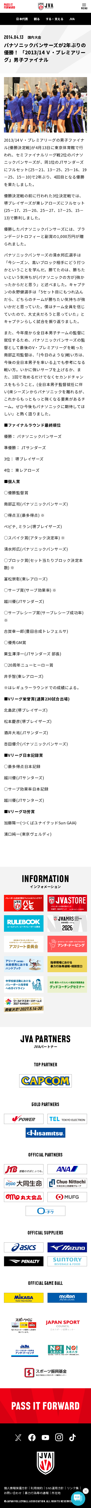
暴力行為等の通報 (37, 1493)
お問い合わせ (13, 1493)
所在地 (56, 1493)
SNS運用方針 (55, 1488)
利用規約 (37, 1488)
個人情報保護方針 (16, 1488)
